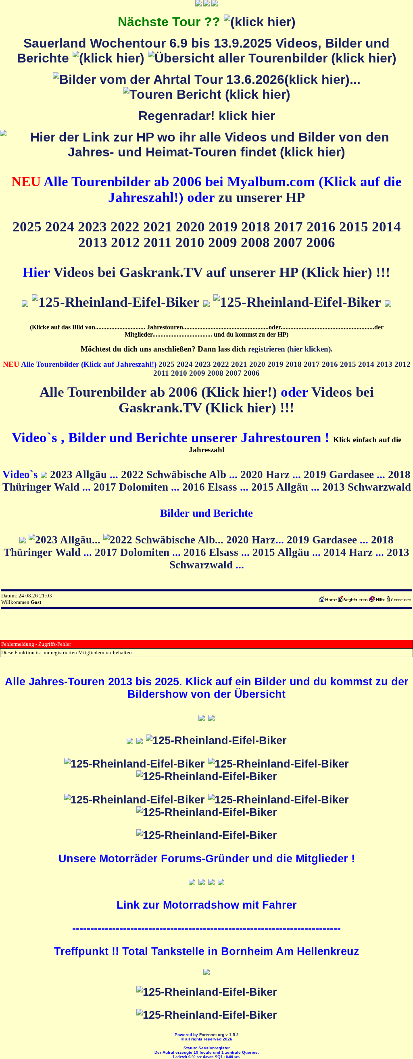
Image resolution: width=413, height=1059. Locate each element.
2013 (94, 242)
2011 (159, 242)
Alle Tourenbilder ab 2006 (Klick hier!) (158, 391)
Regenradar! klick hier (206, 115)
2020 (192, 226)
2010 (191, 242)
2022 (127, 226)
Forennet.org (211, 1034)
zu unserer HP (261, 197)
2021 (159, 226)
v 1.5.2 (232, 1034)
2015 (355, 226)
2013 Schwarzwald (366, 487)
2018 (257, 226)
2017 (290, 226)
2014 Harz (349, 552)
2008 (257, 242)
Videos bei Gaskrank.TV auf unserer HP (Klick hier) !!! (221, 272)
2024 (61, 226)
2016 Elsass (211, 487)
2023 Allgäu (80, 474)
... (355, 79)
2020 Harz (266, 474)
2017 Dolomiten (132, 487)
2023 (94, 226)
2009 (224, 242)
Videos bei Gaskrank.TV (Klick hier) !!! (246, 399)
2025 (29, 226)
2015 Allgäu (281, 487)
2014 (386, 226)
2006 (320, 242)
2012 (127, 242)
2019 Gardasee (340, 474)
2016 (323, 226)
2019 (225, 226)
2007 (289, 242)
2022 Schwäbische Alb (175, 474)
